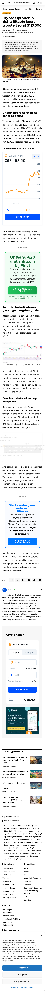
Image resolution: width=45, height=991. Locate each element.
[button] (41, 935)
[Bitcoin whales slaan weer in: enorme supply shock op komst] (36, 760)
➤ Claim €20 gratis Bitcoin (22, 290)
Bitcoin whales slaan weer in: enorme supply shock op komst (15, 759)
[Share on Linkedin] (23, 580)
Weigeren (22, 974)
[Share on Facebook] (11, 580)
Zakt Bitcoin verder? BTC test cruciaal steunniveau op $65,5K (15, 785)
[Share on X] (17, 580)
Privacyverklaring (27, 987)
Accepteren (22, 968)
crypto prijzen (22, 106)
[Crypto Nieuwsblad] (22, 2)
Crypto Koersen (9, 864)
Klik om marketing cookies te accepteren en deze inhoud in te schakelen (22, 448)
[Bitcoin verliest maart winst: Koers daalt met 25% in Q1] (36, 774)
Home (4, 9)
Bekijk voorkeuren (22, 981)
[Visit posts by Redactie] (4, 590)
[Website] (41, 590)
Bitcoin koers (29, 92)
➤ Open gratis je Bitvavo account (22, 541)
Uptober (15, 102)
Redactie (8, 30)
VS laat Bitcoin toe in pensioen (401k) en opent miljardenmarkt (13, 799)
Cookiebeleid (15, 987)
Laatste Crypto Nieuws (18, 9)
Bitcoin (31, 9)
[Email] (28, 580)
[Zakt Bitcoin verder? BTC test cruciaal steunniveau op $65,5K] (36, 785)
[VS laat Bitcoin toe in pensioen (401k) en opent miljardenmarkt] (36, 800)
